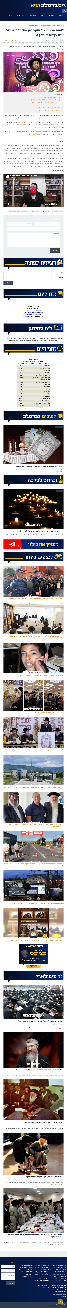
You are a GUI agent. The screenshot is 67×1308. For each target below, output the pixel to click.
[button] (64, 11)
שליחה (8, 283)
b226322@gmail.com (26, 1276)
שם (62, 272)
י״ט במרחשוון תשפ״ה (52, 40)
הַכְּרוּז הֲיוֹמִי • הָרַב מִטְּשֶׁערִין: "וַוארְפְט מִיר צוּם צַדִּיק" (45, 1177)
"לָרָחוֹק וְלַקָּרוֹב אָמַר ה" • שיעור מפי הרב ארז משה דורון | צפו (44, 100)
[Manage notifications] (62, 1303)
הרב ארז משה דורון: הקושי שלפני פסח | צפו (48, 97)
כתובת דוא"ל (59, 277)
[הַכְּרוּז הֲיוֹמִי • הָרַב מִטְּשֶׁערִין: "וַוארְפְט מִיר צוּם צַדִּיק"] (33, 1154)
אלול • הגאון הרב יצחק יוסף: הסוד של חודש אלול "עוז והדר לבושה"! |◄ (38, 1070)
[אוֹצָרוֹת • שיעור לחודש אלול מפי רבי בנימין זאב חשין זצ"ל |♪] (33, 1099)
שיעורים (32, 211)
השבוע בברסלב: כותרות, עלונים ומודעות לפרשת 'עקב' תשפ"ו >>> (40, 466)
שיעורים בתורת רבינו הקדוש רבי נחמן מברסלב (18, 211)
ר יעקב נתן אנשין (46, 211)
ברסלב (61, 211)
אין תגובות (42, 40)
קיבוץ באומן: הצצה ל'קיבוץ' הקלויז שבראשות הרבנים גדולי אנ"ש (40, 1021)
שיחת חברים (38, 211)
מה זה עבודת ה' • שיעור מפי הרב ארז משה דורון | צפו (46, 102)
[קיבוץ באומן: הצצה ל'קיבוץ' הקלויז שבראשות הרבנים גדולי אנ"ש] (33, 1002)
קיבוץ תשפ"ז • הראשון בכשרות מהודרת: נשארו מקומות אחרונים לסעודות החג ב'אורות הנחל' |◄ (36, 1236)
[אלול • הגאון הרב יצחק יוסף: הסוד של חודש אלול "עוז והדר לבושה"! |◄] (33, 1050)
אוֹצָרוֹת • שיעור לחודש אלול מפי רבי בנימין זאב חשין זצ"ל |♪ (42, 1122)
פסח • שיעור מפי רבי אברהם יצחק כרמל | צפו (48, 110)
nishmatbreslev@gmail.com (34, 134)
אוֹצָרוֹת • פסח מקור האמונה (53, 105)
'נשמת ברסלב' (21, 122)
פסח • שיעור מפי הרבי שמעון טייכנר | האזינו (48, 108)
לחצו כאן (60, 1285)
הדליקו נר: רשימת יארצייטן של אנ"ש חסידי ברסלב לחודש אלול (41, 531)
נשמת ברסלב (55, 211)
